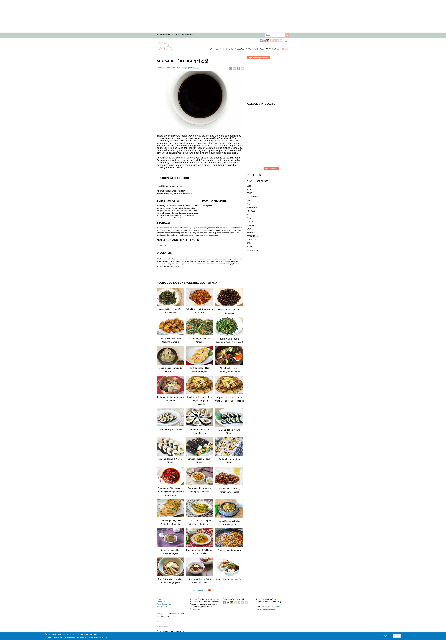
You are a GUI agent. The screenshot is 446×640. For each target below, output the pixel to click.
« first (193, 590)
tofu (249, 243)
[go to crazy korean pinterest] (277, 41)
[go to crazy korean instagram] (267, 42)
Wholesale (239, 49)
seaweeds (251, 240)
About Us (264, 49)
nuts (249, 215)
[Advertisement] (69, 16)
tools (249, 247)
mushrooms (252, 207)
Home (211, 49)
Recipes (218, 49)
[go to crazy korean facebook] (261, 41)
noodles (251, 211)
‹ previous (200, 590)
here (189, 193)
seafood (251, 232)
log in (286, 41)
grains (250, 200)
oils (249, 218)
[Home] (164, 46)
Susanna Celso (269, 609)
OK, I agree (387, 636)
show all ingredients (257, 181)
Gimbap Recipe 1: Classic (170, 429)
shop (287, 49)
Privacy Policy (162, 606)
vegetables (252, 250)
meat (249, 204)
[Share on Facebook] (238, 69)
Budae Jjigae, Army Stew (229, 550)
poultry (250, 222)
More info (103, 637)
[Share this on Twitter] (234, 69)
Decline (397, 636)
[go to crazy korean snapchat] (271, 41)
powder (250, 225)
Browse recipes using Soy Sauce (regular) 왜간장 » (178, 68)
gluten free (252, 197)
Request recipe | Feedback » (258, 58)
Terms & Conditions (164, 604)
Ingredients (228, 49)
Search (159, 599)
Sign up (159, 34)
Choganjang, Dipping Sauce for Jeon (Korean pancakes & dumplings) (170, 491)
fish (249, 189)
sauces (250, 229)
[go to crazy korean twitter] (274, 41)
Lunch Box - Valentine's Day (229, 579)
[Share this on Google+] (230, 69)
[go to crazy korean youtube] (264, 41)
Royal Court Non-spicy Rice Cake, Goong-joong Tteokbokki (199, 400)
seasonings (252, 236)
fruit (249, 193)
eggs (249, 186)
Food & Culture (252, 49)
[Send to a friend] (242, 69)
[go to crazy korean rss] (281, 41)
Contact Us (274, 49)
